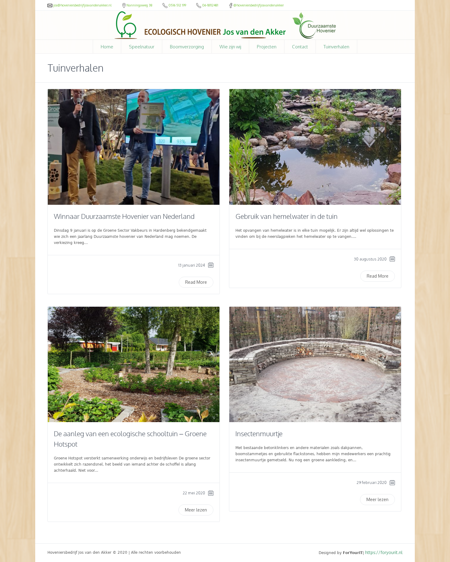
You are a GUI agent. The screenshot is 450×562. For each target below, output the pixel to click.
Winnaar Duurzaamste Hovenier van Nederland (124, 216)
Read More (196, 282)
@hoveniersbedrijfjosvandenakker (258, 5)
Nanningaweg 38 (139, 5)
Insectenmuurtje (259, 433)
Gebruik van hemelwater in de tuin (286, 216)
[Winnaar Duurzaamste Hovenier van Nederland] (133, 147)
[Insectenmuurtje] (315, 364)
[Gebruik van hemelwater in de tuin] (315, 147)
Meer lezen (196, 509)
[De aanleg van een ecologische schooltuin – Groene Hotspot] (133, 364)
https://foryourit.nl (384, 552)
